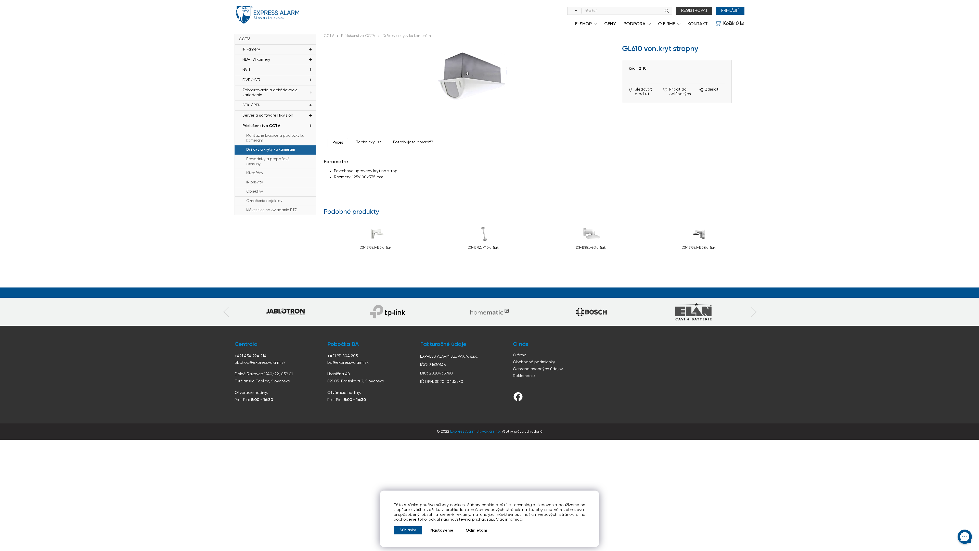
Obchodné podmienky (534, 362)
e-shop (583, 24)
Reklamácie (524, 376)
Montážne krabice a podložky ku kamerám (275, 138)
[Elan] (693, 312)
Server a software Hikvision (267, 116)
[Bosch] (591, 312)
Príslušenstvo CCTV (261, 126)
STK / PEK (251, 105)
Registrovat (694, 11)
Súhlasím (408, 530)
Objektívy (254, 191)
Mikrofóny (254, 173)
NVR (246, 70)
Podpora (635, 24)
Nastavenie (441, 531)
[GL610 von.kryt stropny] (470, 88)
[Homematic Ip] (489, 312)
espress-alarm (268, 15)
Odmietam (476, 531)
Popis (337, 143)
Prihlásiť (730, 11)
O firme (519, 355)
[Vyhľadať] (575, 11)
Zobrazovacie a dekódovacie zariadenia (270, 92)
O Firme (666, 24)
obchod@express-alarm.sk (260, 363)
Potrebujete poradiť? (413, 142)
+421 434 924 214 (250, 356)
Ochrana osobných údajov (538, 369)
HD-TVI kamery (256, 60)
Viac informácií (509, 520)
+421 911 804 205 (342, 356)
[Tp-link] (285, 312)
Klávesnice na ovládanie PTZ (271, 210)
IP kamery (251, 49)
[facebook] (518, 397)
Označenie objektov (264, 201)
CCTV (244, 39)
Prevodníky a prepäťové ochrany (268, 161)
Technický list (368, 142)
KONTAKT (698, 24)
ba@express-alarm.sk (348, 363)
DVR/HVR (251, 80)
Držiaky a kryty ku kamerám (270, 150)
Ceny (610, 24)
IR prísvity (254, 182)
